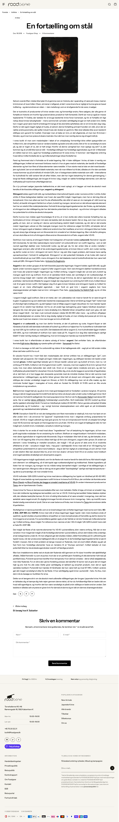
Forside (5, 12)
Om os (64, 723)
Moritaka (34, 343)
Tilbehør (64, 714)
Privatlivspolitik (11, 766)
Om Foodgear (10, 779)
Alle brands (66, 709)
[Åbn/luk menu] (3, 4)
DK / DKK (11, 816)
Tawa (15, 485)
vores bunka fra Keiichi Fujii (81, 290)
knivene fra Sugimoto (55, 261)
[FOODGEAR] (19, 4)
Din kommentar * (23, 642)
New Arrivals (66, 700)
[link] (20, 593)
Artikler (14, 12)
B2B (6, 789)
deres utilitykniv (38, 400)
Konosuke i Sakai (85, 397)
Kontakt (8, 784)
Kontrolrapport (11, 775)
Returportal (9, 793)
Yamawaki (67, 343)
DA (21, 816)
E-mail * (66, 635)
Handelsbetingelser (13, 761)
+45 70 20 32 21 (11, 729)
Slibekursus (66, 718)
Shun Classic (18, 482)
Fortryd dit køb (11, 798)
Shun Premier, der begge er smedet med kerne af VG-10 (51, 482)
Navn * (18, 635)
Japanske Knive (67, 705)
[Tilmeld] (112, 768)
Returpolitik (10, 770)
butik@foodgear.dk (12, 732)
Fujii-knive (25, 343)
